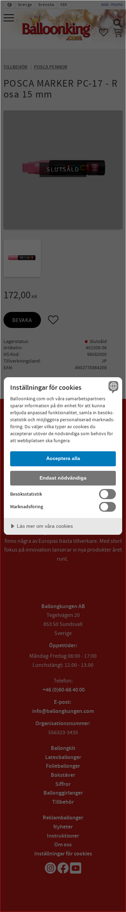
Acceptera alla (63, 458)
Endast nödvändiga (63, 478)
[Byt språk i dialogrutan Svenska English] (112, 387)
